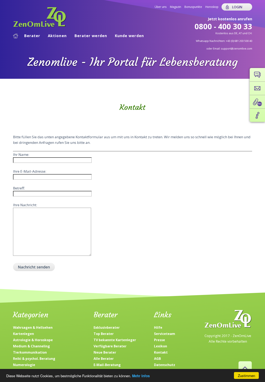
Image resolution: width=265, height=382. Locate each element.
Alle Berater (104, 358)
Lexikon (160, 346)
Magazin (175, 7)
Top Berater (104, 333)
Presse (159, 340)
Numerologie (24, 365)
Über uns (161, 7)
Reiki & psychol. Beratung (34, 358)
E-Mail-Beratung (107, 365)
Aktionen (57, 35)
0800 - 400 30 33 (223, 26)
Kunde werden (129, 35)
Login (237, 7)
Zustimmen (246, 375)
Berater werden (90, 35)
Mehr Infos (141, 375)
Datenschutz (164, 365)
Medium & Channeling (31, 346)
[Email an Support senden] (257, 88)
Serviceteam (164, 333)
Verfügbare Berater (110, 346)
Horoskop (211, 7)
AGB (157, 358)
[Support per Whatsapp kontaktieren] (257, 74)
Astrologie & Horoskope (33, 340)
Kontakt (161, 352)
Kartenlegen (23, 333)
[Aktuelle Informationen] (257, 115)
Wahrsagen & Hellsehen (33, 327)
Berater (32, 35)
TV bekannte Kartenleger (115, 340)
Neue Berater (105, 352)
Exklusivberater (107, 327)
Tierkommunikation (30, 352)
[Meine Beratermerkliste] (257, 101)
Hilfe (158, 327)
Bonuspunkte (193, 7)
